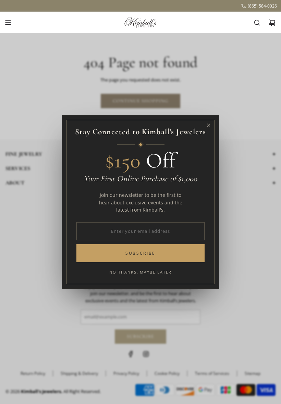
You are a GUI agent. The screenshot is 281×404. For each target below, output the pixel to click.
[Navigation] (7, 22)
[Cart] (272, 22)
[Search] (257, 22)
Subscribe (140, 253)
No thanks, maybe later (140, 272)
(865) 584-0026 (262, 6)
